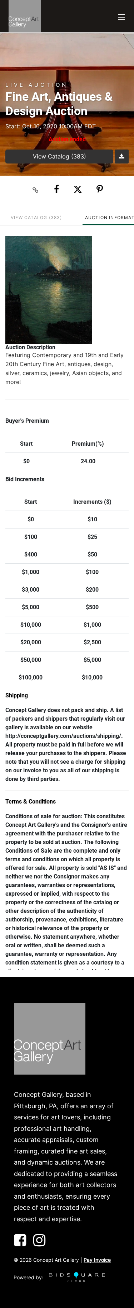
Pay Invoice (97, 1260)
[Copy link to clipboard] (35, 189)
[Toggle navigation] (121, 16)
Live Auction (36, 85)
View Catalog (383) (59, 156)
